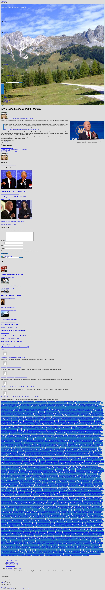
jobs (78, 483)
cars (17, 427)
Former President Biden (44, 463)
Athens (42, 414)
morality (16, 498)
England (95, 454)
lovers (81, 490)
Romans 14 (47, 523)
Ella (23, 454)
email (26, 454)
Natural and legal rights (20, 501)
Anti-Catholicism (38, 410)
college (69, 435)
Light (57, 489)
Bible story (55, 419)
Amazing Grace (39, 406)
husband (24, 477)
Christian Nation (43, 431)
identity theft (74, 477)
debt (20, 445)
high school (88, 474)
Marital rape (62, 492)
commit (53, 436)
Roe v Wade (27, 523)
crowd (43, 443)
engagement (82, 454)
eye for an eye (40, 458)
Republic (52, 520)
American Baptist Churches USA (89, 406)
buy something (58, 424)
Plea (79, 510)
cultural (65, 443)
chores (29, 430)
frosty (7, 466)
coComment (48, 435)
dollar (80, 449)
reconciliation (42, 519)
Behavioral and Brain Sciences (97, 418)
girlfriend (20, 468)
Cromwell (36, 443)
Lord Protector (48, 490)
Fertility (20, 461)
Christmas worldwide (59, 432)
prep (57, 512)
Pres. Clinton (67, 512)
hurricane (20, 477)
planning (56, 510)
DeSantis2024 (4, 448)
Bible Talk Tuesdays (73, 419)
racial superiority (4, 517)
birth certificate (45, 421)
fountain (93, 463)
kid (38, 485)
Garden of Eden (94, 466)
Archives (5, 32)
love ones (78, 490)
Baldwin (42, 417)
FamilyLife (6, 459)
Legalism (29, 488)
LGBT (85, 488)
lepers (52, 488)
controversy (16, 440)
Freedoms (91, 464)
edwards (91, 452)
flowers (91, 462)
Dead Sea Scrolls (94, 444)
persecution (11, 508)
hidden (78, 474)
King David (71, 485)
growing (16, 472)
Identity (69, 477)
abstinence (54, 403)
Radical (20, 517)
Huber (73, 476)
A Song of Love (81, 401)
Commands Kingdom (10, 436)
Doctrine (46, 449)
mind (68, 495)
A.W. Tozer (91, 401)
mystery (43, 499)
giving (33, 468)
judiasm (70, 484)
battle (52, 418)
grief (7, 472)
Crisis (4, 443)
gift (13, 468)
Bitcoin (67, 421)
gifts (15, 468)
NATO (10, 501)
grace (33, 471)
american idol (75, 408)
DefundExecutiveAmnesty (78, 445)
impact (13, 479)
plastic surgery (61, 510)
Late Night (64, 486)
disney (99, 448)
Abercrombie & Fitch (10, 403)
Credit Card (70, 441)
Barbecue (6, 418)
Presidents (33, 514)
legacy (25, 488)
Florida (87, 462)
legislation (39, 488)
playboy (69, 510)
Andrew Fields (42, 409)
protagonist (85, 515)
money (74, 497)
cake (81, 424)
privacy (89, 514)
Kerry (28, 485)
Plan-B (42, 510)
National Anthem (81, 499)
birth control (51, 421)
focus (102, 462)
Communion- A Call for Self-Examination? (13, 330)
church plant (29, 434)
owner (30, 506)
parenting (75, 506)
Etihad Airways (33, 457)
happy (71, 472)
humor (6, 477)
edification (79, 452)
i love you (54, 477)
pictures (11, 510)
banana (49, 417)
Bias (25, 419)
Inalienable (44, 479)
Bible (28, 419)
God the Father (72, 468)
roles (31, 523)
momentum (52, 497)
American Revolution (93, 408)
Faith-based (65, 458)
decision (35, 445)
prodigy (16, 515)
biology (37, 421)
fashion (13, 459)
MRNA (80, 498)
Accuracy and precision (87, 403)
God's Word (83, 468)
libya (26, 489)
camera (102, 424)
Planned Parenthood (49, 510)
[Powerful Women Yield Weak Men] (5, 283)
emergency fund (51, 454)
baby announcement (73, 415)
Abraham (45, 403)
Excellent (96, 457)
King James (82, 485)
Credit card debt (77, 441)
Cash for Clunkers (28, 427)
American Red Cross (83, 408)
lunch (87, 490)
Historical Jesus (7, 475)
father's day (23, 459)
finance (60, 461)
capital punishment (46, 426)
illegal (86, 477)
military (65, 495)
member (35, 494)
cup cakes (101, 443)
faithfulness (70, 458)
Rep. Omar (32, 520)
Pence (73, 507)
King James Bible (89, 485)
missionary (13, 497)
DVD (79, 450)
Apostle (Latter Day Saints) (32, 412)
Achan (94, 403)
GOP (71, 470)
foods (16, 463)
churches (34, 434)
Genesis (55, 467)
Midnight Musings (59, 495)
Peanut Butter (62, 507)
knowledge (14, 486)
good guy (17, 470)
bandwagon (54, 417)
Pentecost (90, 507)
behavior (88, 418)
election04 (30, 453)
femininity (3, 461)
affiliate (93, 404)
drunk (66, 450)
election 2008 (14, 453)
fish (76, 462)
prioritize (82, 514)
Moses (47, 498)
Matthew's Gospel (62, 493)
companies (8, 437)
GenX (68, 467)
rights (86, 521)
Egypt (97, 452)
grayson (54, 471)
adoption (66, 404)
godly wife (100, 468)
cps (35, 441)
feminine (99, 459)
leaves (15, 488)
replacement (46, 520)
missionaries (7, 497)
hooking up (22, 476)
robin (9, 523)
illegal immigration (92, 477)
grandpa (50, 471)
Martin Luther (95, 492)
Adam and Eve (26, 404)
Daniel (54, 444)
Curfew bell (8, 444)
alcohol (65, 405)
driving (52, 450)
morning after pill (27, 498)
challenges (3, 428)
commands (3, 436)
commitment (58, 436)
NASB (67, 499)
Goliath (4, 470)
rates (66, 517)
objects (66, 503)
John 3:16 (84, 483)
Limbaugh (72, 489)
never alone (55, 501)
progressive (40, 515)
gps (30, 471)
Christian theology (68, 431)
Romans (43, 523)
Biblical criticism (82, 419)
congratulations (85, 437)
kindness (64, 485)
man (30, 492)
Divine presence (20, 449)
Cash (22, 427)
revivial (62, 521)
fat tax (16, 459)
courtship (12, 441)
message (102, 494)
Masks (9, 493)
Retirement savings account (36, 521)
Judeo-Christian (53, 484)
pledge (82, 510)
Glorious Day (53, 468)
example (92, 457)
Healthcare (23, 474)
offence (74, 503)
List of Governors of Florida (95, 489)
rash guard (62, 517)
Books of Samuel (94, 422)
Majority (15, 492)
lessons (62, 488)
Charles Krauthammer (27, 428)
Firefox (94, 461)
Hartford (80, 472)
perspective (25, 508)
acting (102, 403)
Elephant (3, 454)
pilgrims (18, 510)
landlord (23, 486)
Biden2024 (6, 142)
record (47, 519)
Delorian (9, 446)
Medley (14, 494)
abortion (27, 403)
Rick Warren (69, 521)
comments (35, 436)
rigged (74, 521)
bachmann (7, 417)
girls (23, 468)
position (75, 511)
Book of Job (34, 422)
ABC (95, 401)
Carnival (100, 426)
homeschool (85, 475)
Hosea (37, 476)
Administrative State (45, 404)
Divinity (26, 449)
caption (57, 426)
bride (73, 423)
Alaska (47, 405)
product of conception (23, 515)
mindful (71, 495)
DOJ (77, 449)
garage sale (88, 466)
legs (50, 488)
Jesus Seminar (59, 483)
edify (83, 452)
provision (22, 516)
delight (101, 445)
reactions (75, 517)
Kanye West (93, 484)
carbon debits (84, 426)
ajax (37, 405)
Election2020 (69, 453)
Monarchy (66, 497)
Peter (34, 508)
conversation (22, 440)
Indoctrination (97, 479)
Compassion (18, 437)
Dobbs (34, 449)
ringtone (90, 521)
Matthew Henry (53, 493)
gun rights (39, 472)
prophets (66, 515)
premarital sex (46, 512)
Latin (69, 486)
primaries (58, 514)
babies (65, 415)
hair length (67, 472)
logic (27, 490)
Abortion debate (39, 403)
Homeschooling (91, 475)
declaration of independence (48, 445)
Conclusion (59, 437)
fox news (23, 464)
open (55, 505)
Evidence (79, 457)
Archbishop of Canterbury (76, 412)
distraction (3, 449)
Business (46, 424)
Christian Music (36, 431)
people (100, 507)
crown (46, 443)
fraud (30, 464)
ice (58, 477)
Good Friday (12, 470)
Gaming (83, 466)
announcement (97, 409)
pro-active (93, 514)
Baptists (89, 417)
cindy (37, 434)
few (33, 461)
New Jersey (79, 501)
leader (96, 486)
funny (72, 466)
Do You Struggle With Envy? (9, 324)
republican (56, 520)
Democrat (23, 446)
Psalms (28, 516)
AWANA (40, 415)
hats (91, 472)
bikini (13, 421)
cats (55, 427)
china (16, 430)
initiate (37, 480)
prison (85, 514)
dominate (100, 449)
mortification (43, 498)
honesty (15, 476)
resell (92, 520)
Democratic (42, 446)
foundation (72, 463)
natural (13, 501)
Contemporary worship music (80, 439)
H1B (48, 472)
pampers (52, 506)
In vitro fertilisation (38, 479)
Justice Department (85, 484)
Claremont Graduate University (74, 434)
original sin (87, 505)
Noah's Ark (77, 502)
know (10, 486)
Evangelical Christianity (60, 457)
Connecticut (11, 439)
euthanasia (52, 457)
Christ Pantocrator (64, 430)
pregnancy (36, 512)
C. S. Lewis (64, 424)
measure (100, 493)
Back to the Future (14, 417)
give (26, 468)
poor (33, 511)
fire (85, 461)
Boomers (100, 422)
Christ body (57, 430)
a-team (86, 401)
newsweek (32, 502)
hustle (41, 477)
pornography (66, 511)
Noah (73, 502)
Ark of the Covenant (18, 413)
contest (94, 439)
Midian (53, 495)
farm (10, 459)
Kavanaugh (3, 485)
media (2, 494)
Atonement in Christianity (56, 414)
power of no (99, 511)
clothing (39, 435)
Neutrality (50, 501)
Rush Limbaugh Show (11, 524)
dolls (83, 449)
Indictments (68, 479)
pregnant (41, 512)
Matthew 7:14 (47, 493)
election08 (35, 453)
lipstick (85, 489)
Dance (47, 444)
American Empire (24, 408)
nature (27, 501)
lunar (84, 490)
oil (87, 503)
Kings (6, 486)
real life (89, 517)
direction (57, 448)
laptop (39, 486)
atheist (38, 414)
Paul (32, 507)
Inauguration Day (52, 479)
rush (99, 523)
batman (48, 418)
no (71, 502)
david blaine (82, 444)
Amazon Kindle (50, 406)
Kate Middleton (99, 484)
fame (83, 458)
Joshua (20, 484)
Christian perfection (52, 431)
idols (82, 477)
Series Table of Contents (8, 75)
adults (78, 404)
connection (16, 439)
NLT (69, 502)
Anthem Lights (21, 410)
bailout (27, 417)
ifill (84, 477)
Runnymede (95, 523)
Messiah (2, 495)
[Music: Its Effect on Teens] (2, 304)
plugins (95, 510)
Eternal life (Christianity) (23, 457)
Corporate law (57, 440)
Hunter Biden (14, 477)
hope (30, 476)
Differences (39, 448)
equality (82, 455)
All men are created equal (86, 405)
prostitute (75, 515)
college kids (73, 435)
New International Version (71, 501)
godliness (88, 468)
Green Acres (87, 471)
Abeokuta (3, 403)
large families (44, 486)
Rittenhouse (96, 521)
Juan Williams (38, 484)
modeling (32, 497)
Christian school (60, 431)
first (1, 462)
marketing (78, 492)
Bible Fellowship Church (47, 419)
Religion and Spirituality (87, 519)
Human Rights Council (96, 476)
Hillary (95, 474)
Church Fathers (97, 432)
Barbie (9, 418)
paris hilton (85, 506)
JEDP (101, 481)
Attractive (97, 414)
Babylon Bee (92, 415)
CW (29, 444)
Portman (71, 511)
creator (63, 441)
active (8, 404)
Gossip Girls (99, 470)
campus (15, 426)
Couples (101, 440)
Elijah (6, 454)
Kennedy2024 (21, 485)
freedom (51, 464)
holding (29, 475)
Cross (40, 443)
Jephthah (22, 483)
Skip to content (4, 1)
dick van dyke (33, 448)
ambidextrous (57, 406)
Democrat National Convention (33, 446)
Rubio (72, 523)
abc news (99, 401)
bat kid (40, 418)
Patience (9, 507)
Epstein (66, 455)
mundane (8, 499)
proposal (70, 515)
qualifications (77, 516)
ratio (68, 517)
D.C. (34, 444)
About (4, 21)
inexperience (3, 480)
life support (34, 489)
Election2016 (62, 453)
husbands (28, 477)
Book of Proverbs (64, 422)
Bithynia (71, 421)
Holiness (41, 475)
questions (91, 516)
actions (5, 404)
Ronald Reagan (62, 523)
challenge (99, 427)
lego (48, 488)
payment (54, 507)
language (27, 486)
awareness (48, 415)
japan (91, 481)
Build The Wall (4, 424)
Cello (65, 427)
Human (82, 476)
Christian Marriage (28, 431)
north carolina (99, 502)
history (13, 475)
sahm (71, 524)
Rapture (49, 517)
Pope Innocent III (43, 511)
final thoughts (55, 461)
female (83, 459)
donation (9, 450)
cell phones (60, 427)
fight (41, 461)
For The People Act (26, 463)
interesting (62, 480)
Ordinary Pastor (74, 505)
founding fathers (87, 463)
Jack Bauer (70, 481)
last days (60, 486)
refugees (58, 519)
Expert (24, 458)
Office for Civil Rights (81, 503)
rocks (23, 523)
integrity (46, 480)
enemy (77, 454)
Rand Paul (40, 517)
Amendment (68, 406)
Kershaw (32, 485)
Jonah (8, 484)
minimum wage (77, 495)
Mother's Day (56, 498)
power (95, 511)
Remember (3, 520)
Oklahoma (90, 503)
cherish (73, 428)
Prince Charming (67, 514)
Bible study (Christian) (63, 419)
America (73, 406)
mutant (35, 499)
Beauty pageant (74, 418)
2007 (45, 401)
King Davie (76, 485)
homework (97, 475)
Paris (82, 506)
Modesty (45, 497)
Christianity (97, 431)
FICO (38, 461)
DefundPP (86, 445)
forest (32, 463)
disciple (74, 448)
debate (5, 445)
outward (6, 506)
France (27, 464)
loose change (39, 490)
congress (91, 437)
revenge (52, 521)
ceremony (94, 427)
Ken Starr (15, 485)
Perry (7, 508)
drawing (32, 450)
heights (44, 474)
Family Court (91, 458)
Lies (29, 489)
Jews (63, 483)
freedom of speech (85, 464)
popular (49, 511)
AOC (94, 410)
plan (40, 510)
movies (77, 498)
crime (2, 443)
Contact (5, 43)
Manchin (38, 492)
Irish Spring (45, 481)
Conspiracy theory (55, 439)
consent (25, 439)
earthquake (89, 450)
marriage (83, 492)
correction (63, 440)
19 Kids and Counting (28, 401)
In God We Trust (29, 479)
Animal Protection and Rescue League (67, 409)
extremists (34, 458)
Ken (7, 485)
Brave (53, 423)
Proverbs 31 (7, 516)
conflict (76, 437)
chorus (32, 430)
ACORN (98, 403)
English (98, 454)
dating (65, 444)
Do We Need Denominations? (9, 319)
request (85, 520)
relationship (68, 519)
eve (73, 457)
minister (82, 495)
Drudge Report (61, 450)
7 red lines (65, 401)
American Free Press (52, 408)
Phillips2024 (74, 508)
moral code (11, 498)
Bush (42, 424)
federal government (56, 459)
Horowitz (34, 476)
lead (85, 486)
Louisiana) (70, 490)
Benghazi (22, 419)
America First (78, 406)
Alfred (76, 405)
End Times (73, 454)
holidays (37, 475)
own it (27, 506)
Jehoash (2, 483)
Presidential (28, 514)
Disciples (78, 448)
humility (2, 477)
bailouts (30, 417)
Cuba (58, 443)
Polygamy (25, 511)
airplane (34, 405)
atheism (35, 414)
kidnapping (42, 485)
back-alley (21, 417)
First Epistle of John (37, 462)
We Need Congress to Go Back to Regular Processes (16, 336)
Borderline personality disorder (11, 423)
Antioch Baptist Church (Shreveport (77, 410)
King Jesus (96, 485)
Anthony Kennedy (30, 410)
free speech (46, 464)
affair (90, 404)
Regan (61, 519)
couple (97, 440)
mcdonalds (81, 493)
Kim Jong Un (55, 485)
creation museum (48, 441)
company (13, 437)
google (53, 470)
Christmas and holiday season (47, 432)
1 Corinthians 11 (4, 401)
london (31, 490)
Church (75, 432)
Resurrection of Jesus (21, 521)
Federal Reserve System (65, 459)
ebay (100, 450)
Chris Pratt (49, 430)
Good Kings (22, 470)
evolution (86, 457)
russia (24, 524)
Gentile (64, 467)
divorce (29, 449)
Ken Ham (10, 485)
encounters (62, 454)
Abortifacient (22, 403)
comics (92, 435)
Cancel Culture (24, 426)
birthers (63, 421)
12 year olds (13, 401)
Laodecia (36, 486)
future (75, 466)
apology (15, 412)
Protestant (95, 515)
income (57, 479)
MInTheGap (3, 5)
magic (5, 492)
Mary (2, 493)
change (7, 428)
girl (17, 468)
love (74, 490)
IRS (49, 481)
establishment (93, 455)
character (16, 428)
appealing (57, 412)
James (77, 481)
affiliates (97, 404)
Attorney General (82, 414)
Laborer (19, 486)
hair (63, 472)
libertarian (97, 488)
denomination (78, 446)
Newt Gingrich (38, 502)
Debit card (9, 445)
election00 (26, 453)
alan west (43, 405)
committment (75, 436)
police (2, 511)
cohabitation (57, 435)
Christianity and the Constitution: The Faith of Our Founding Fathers (16, 432)
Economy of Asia (39, 452)
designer (17, 448)
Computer (33, 437)
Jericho (37, 483)
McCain (72, 493)
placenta (37, 510)
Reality (92, 517)
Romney (52, 523)
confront (80, 437)
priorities (78, 514)
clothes (35, 435)
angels (51, 409)
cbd (57, 427)
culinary (62, 443)
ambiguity (63, 406)
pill (21, 510)
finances (64, 461)
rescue (88, 520)
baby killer (81, 415)
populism (58, 511)
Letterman (73, 488)
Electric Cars (99, 453)
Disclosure (5, 64)
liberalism (92, 488)
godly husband (94, 468)
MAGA (2, 492)
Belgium (2, 419)
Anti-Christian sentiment (52, 410)
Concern (54, 437)
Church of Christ (13, 434)
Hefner (40, 474)
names (51, 499)
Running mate (89, 523)
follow (2, 463)
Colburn (65, 435)
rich (65, 521)
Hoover (27, 476)
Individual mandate (75, 479)
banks (62, 417)
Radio (23, 517)
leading (2, 488)
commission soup (48, 436)
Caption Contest (63, 426)
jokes (5, 484)
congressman (96, 437)
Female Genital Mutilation (91, 459)
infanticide (9, 480)
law (75, 486)
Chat (61, 428)
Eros (85, 455)
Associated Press (4, 414)
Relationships (75, 519)
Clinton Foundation (26, 435)
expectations (15, 458)
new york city (23, 502)
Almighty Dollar (11, 406)
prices (43, 514)
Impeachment (18, 479)
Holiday (33, 475)
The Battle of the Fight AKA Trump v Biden (13, 191)
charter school (52, 428)
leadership (100, 486)
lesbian (55, 488)
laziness (81, 486)
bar (91, 417)
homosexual (3, 476)
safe (58, 524)
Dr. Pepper (20, 450)
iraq (41, 481)
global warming (45, 468)
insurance (42, 480)
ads (69, 404)
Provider (18, 516)
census (73, 427)
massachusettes (21, 493)
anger (54, 409)
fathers (27, 459)
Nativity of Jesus (4, 501)
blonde (9, 422)
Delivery (2, 446)
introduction (21, 481)
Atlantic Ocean (47, 414)
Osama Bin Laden (94, 505)
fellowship (79, 459)
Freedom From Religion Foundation (72, 464)
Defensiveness (61, 445)
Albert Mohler (52, 405)
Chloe (23, 430)
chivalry (19, 430)
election (8, 453)
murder (12, 499)
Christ (53, 430)
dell (5, 446)
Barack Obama (96, 417)
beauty (69, 418)
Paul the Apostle (36, 507)
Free (33, 464)
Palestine (39, 506)
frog (5, 466)
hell (58, 474)
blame (86, 421)
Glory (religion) (59, 468)
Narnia (64, 499)
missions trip (19, 497)
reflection (54, 519)
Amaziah (34, 406)
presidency (86, 512)
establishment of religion (9, 457)
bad (24, 417)
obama (45, 503)
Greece (77, 471)
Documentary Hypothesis (60, 449)
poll (19, 511)
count (83, 440)
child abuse (93, 428)
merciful (95, 494)
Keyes (36, 485)
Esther (16, 457)
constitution (62, 439)
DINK (43, 448)
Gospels (94, 470)
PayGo (50, 507)
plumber (99, 510)
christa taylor (72, 430)
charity (19, 428)
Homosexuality (9, 476)
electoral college (92, 453)
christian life (20, 431)
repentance (41, 520)
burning (28, 424)
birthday (56, 421)
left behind (21, 488)
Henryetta (61, 474)
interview (96, 480)
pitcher (26, 510)
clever (5, 435)
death (99, 444)
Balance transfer (36, 417)
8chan (69, 401)
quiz (94, 516)
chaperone (11, 428)
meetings (19, 494)
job (76, 483)
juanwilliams (44, 484)
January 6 (87, 481)
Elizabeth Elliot (11, 454)
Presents (82, 512)
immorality (8, 479)
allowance (3, 406)
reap (12, 519)
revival (59, 521)
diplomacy (52, 448)
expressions (29, 458)
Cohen (61, 435)
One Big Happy (35, 505)
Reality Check (97, 517)
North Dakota (4, 503)
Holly (44, 475)
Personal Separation (18, 508)
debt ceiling (24, 445)
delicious (98, 445)
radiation (16, 517)
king (67, 485)
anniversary (90, 409)
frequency (96, 464)
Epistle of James (28, 455)
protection (90, 515)
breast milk (66, 423)
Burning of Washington (35, 424)
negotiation (34, 501)
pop (35, 511)
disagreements (69, 448)
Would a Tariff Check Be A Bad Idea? (12, 341)
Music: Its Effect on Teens (8, 307)
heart (27, 474)
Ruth (36, 524)
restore (8, 521)
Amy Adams (23, 409)
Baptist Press (84, 417)
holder (25, 475)
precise (32, 512)
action (2, 404)
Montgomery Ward (5, 498)
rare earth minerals (55, 517)
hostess (48, 476)
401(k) (58, 401)
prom (44, 515)
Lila (68, 489)
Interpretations (84, 480)
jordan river (12, 484)
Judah (48, 484)
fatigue (31, 459)
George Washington (82, 467)
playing (76, 510)
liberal (88, 488)
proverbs (2, 516)
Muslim (31, 499)
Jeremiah (26, 483)
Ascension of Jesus (60, 413)
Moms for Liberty (59, 497)
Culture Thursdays (89, 443)
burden (24, 424)
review (55, 521)
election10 (40, 453)
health (6, 474)
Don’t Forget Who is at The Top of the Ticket (14, 197)
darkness (62, 444)
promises (54, 515)
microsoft (37, 495)
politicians (12, 511)
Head (98, 472)
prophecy (62, 515)
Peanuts (66, 507)
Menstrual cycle (71, 494)
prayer (11, 512)
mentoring (87, 494)
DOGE (74, 449)
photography (85, 508)
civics (43, 434)
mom (49, 497)
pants (55, 506)
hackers (57, 472)
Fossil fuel (67, 463)
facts (51, 458)
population (53, 511)
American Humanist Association (64, 408)
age (13, 405)
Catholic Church (50, 427)
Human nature (87, 476)
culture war (96, 443)
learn (8, 488)
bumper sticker (15, 424)
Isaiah (54, 481)
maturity (68, 493)
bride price (77, 423)
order (70, 505)
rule (75, 523)
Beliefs (9, 419)
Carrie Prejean (13, 427)
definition (70, 445)
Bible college (38, 419)
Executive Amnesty (7, 458)
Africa (7, 405)
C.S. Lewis (77, 424)
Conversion (28, 440)
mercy (98, 494)
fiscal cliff (68, 462)
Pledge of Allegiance (88, 510)
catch (41, 427)
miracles (95, 495)
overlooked (11, 506)
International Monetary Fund (70, 480)
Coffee (52, 435)
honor (18, 476)
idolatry (78, 477)
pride (49, 514)
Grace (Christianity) (38, 471)
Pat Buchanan (4, 507)
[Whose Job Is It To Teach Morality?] (5, 292)
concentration (44, 437)
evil (82, 457)
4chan (61, 401)
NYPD (35, 503)
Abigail (16, 403)
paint (35, 506)
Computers (38, 437)
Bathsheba (44, 418)
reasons (18, 519)
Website (2, 248)
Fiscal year (72, 462)
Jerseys (40, 483)
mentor (82, 494)
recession (37, 519)
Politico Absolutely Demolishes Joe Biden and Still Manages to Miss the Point (21, 129)
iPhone (38, 481)
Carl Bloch (95, 426)
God (67, 468)
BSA (93, 423)
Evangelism (69, 457)
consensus (21, 439)
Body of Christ (17, 422)
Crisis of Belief (9, 443)
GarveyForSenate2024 (6, 467)
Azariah (52, 415)
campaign (3, 426)
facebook (48, 458)
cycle (31, 444)
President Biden (97, 512)
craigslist (38, 441)
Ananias (37, 409)
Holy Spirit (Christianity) (69, 475)
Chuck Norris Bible (69, 432)
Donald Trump (4, 450)
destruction (27, 448)
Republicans (76, 520)
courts (8, 441)
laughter (72, 486)
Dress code (39, 450)
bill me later (26, 421)
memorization (58, 494)
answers (2, 410)
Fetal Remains (26, 461)
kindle (60, 485)
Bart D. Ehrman (15, 418)
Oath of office (40, 503)
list (88, 489)
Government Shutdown (19, 471)
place (33, 510)
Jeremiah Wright (32, 483)
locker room (23, 490)
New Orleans (97, 501)
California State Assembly (92, 424)
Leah (5, 488)
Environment (3, 455)
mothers (66, 498)
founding (82, 463)
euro (38, 457)
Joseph (16, 484)
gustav (45, 472)
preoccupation (53, 512)
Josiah (23, 484)
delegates (94, 445)
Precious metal (27, 512)
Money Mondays (89, 497)
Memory (63, 494)
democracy (18, 446)
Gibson (6, 468)
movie (73, 498)
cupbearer (3, 444)
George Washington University (94, 467)
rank (44, 517)
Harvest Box (85, 472)
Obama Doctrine (50, 503)
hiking (92, 474)
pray (8, 512)
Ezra (45, 458)
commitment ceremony (66, 436)
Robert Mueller (4, 523)
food (14, 463)
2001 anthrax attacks (39, 401)
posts (89, 511)
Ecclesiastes (3, 452)
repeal (37, 520)
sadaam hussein (53, 524)
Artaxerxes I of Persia (28, 413)
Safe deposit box (63, 524)
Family (85, 458)
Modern (41, 497)
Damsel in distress (42, 444)
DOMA (86, 449)
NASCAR (72, 499)
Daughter (70, 444)
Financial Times (80, 461)
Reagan (85, 517)
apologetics (10, 412)
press (37, 514)
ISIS (57, 481)
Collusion (79, 435)
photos (90, 508)
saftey (68, 524)
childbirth (8, 430)
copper (34, 440)
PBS (57, 507)
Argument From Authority (97, 412)
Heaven (30, 474)
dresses (48, 450)
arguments (3, 413)
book (22, 422)
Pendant (82, 507)
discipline (88, 448)
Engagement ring (89, 454)
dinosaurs (48, 448)
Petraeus (46, 508)
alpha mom (20, 406)
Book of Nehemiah (56, 422)
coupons (2, 441)
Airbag (30, 405)
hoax (16, 475)
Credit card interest (85, 441)
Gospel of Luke (79, 470)
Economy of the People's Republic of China (53, 452)
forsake (63, 463)
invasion (26, 481)
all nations (95, 405)
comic (89, 435)
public (32, 516)
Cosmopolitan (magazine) (74, 440)
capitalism (53, 426)
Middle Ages (43, 495)
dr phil (16, 450)
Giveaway (29, 468)
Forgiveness (36, 463)
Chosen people (37, 430)
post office (79, 511)
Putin (68, 516)
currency (13, 444)
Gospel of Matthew (87, 470)
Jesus (49, 483)
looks (35, 490)
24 (56, 401)
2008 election (52, 401)
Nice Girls (44, 502)
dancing (51, 444)
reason (14, 519)
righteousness (82, 521)
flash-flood (79, 462)
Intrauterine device (14, 481)
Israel (62, 481)
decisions (39, 445)
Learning (11, 488)
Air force (27, 405)
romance (34, 523)
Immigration (3, 479)
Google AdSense (59, 470)
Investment (30, 481)
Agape (10, 405)
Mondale (71, 497)
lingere (76, 489)
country (87, 440)
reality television (7, 519)
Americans (11, 409)
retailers (28, 521)
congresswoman (4, 439)
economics (28, 452)
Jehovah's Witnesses (14, 483)
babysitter (3, 417)
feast (41, 459)
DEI (90, 445)
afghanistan (3, 405)
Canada (19, 426)
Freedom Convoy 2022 (58, 464)
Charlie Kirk (46, 428)
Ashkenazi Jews (68, 413)
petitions (41, 508)
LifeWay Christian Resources (49, 489)
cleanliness (96, 434)
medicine (6, 494)
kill (47, 485)
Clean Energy (90, 434)
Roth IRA (68, 523)
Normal (86, 502)
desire (20, 448)
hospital (41, 476)
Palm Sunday (47, 506)
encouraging (68, 454)
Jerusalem (45, 483)
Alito (79, 405)
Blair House (82, 421)
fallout (80, 458)
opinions (58, 505)
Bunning (21, 424)
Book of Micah (47, 422)
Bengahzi (17, 419)
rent (29, 520)
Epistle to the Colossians (37, 455)
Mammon (27, 492)
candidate (30, 426)
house (51, 476)
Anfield (47, 409)
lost (67, 490)
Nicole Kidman (55, 502)
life (30, 489)
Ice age (60, 477)
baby (68, 415)
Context (98, 439)
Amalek (29, 406)
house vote (55, 476)
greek (83, 471)
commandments (97, 435)
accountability (79, 403)
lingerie (79, 489)
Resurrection (13, 521)
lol (29, 490)
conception (49, 437)
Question (86, 516)
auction (101, 414)
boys (44, 423)
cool (32, 440)
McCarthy (76, 493)
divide (14, 449)
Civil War (58, 434)
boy (27, 423)
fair (55, 458)
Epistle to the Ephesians (48, 455)
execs (2, 458)
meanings (95, 493)
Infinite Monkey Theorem (22, 480)
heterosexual (69, 474)
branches (50, 423)
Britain (86, 423)
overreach (23, 506)
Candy (34, 426)
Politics (2, 105)
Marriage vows (88, 492)
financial (68, 461)
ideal (63, 477)
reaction (71, 517)
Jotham (26, 484)
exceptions (101, 457)
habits (54, 472)
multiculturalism (96, 498)
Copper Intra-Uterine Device (42, 440)
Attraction (93, 414)
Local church (13, 490)
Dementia (13, 446)
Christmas (38, 432)
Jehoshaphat (7, 483)
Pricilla (46, 514)
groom (10, 472)
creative (60, 441)
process (12, 515)
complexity (28, 437)
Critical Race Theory (29, 443)
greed (80, 471)
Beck (79, 418)
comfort (86, 435)
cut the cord (23, 444)
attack (64, 414)
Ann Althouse (79, 409)
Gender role (37, 467)
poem (102, 510)
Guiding (35, 472)
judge (59, 484)
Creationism (55, 441)
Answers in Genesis (8, 410)
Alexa (68, 405)
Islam (59, 481)
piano (102, 508)
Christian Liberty (14, 431)
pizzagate (30, 510)
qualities (82, 516)
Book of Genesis (27, 422)
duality (71, 450)
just (77, 484)
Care (88, 426)
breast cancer (61, 423)
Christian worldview (90, 431)
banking (59, 417)
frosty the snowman (13, 466)
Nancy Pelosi (56, 499)
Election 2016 (20, 453)
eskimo (87, 455)
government (11, 471)
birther (60, 421)
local (9, 490)
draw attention (27, 450)
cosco (67, 440)
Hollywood (48, 475)
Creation (42, 441)
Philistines (68, 508)
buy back (52, 424)
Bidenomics (8, 421)
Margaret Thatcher (55, 492)
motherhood (61, 498)
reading (81, 517)
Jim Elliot (70, 483)
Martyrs (100, 492)
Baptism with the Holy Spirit (74, 417)
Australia (7, 415)
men (66, 494)
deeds (56, 445)
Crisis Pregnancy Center (18, 443)
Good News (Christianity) (37, 470)
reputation (81, 520)
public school (47, 516)
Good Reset (46, 470)
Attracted (88, 414)
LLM (4, 490)
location (18, 490)
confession (71, 437)
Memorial (45, 494)
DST (69, 450)
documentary (51, 449)
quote (96, 516)
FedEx (73, 459)
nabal (46, 499)
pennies (85, 507)
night (60, 502)
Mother (50, 498)
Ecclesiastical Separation (11, 452)
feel (76, 459)
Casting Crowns (36, 427)
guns (43, 472)
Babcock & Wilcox (59, 415)
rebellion (26, 519)
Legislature (44, 488)
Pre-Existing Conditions (18, 512)
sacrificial (47, 524)
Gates (18, 467)
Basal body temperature (24, 418)
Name (2, 243)
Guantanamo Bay (26, 472)
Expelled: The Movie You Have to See (12, 274)
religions (95, 519)
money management (80, 497)
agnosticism (16, 405)
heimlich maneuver (50, 474)
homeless (80, 475)
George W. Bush (73, 467)
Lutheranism (93, 490)
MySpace (39, 499)
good (7, 470)
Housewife (61, 476)
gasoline (15, 467)
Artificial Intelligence (48, 413)
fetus (31, 461)
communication (94, 436)
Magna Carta (10, 492)
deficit (65, 445)
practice (2, 512)
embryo (29, 454)
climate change (10, 435)
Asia (73, 413)
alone (16, 406)
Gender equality (30, 467)
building (10, 424)
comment (25, 436)
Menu (2, 89)
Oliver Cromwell (9, 505)
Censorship (68, 427)
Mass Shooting (14, 493)
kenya (25, 485)
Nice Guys (49, 502)
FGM (35, 461)
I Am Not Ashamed (47, 477)
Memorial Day (51, 494)
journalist (30, 484)
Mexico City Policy (18, 495)
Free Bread (36, 464)
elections (86, 453)
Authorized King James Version (21, 415)
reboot (29, 519)
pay (41, 507)
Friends (2, 466)
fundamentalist (38, 466)
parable (58, 506)
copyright (52, 440)
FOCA (99, 462)
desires (23, 448)
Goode (50, 470)
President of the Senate (6, 514)
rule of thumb (79, 523)
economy (33, 452)
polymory (30, 511)
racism (9, 517)
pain (33, 506)
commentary (30, 436)
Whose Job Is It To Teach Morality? (11, 295)
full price (24, 466)
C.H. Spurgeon (70, 424)
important (23, 479)
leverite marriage (80, 488)
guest (31, 472)
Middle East (48, 495)
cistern (40, 434)
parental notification (67, 506)
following (10, 463)
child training (99, 428)
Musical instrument (25, 499)
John (80, 483)
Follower (6, 463)
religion (79, 519)
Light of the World (63, 489)
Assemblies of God (85, 413)
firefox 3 (98, 461)
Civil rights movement (50, 434)
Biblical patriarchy (90, 419)
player (73, 510)
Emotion (58, 454)
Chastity (57, 428)
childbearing (3, 430)
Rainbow (27, 517)
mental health (78, 494)
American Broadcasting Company (12, 408)
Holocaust (53, 475)
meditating (10, 494)
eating (97, 450)
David (78, 444)
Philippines (63, 508)
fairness (58, 458)
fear (39, 459)
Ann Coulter (85, 409)
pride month (53, 514)
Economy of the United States (70, 452)
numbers (29, 503)
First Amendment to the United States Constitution (21, 462)
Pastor (102, 506)
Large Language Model (52, 486)
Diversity (11, 449)
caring (91, 426)
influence (34, 480)
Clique (32, 435)
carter (19, 427)
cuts (27, 444)
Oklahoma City (96, 503)
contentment (89, 439)
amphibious (17, 409)
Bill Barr (16, 421)
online (44, 505)
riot (92, 521)
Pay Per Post (45, 507)
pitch (23, 510)
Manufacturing (47, 492)
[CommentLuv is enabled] (7, 256)
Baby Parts (86, 415)
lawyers (78, 486)
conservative (30, 439)
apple (61, 412)
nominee (82, 502)
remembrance (16, 520)
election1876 (56, 453)
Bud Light (96, 423)
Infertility (14, 480)
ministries (87, 495)
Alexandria (72, 405)
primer (62, 514)
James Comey (82, 481)
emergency (33, 454)
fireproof (102, 461)
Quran (99, 516)
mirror (98, 495)
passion (94, 506)
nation (76, 499)
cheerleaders (65, 428)
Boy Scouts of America (33, 423)
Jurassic (74, 484)
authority (11, 415)
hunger (9, 477)
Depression (96, 446)
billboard (31, 421)
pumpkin (52, 516)
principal (74, 514)
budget (100, 423)
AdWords (87, 404)
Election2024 (75, 453)
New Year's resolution (10, 502)
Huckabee (78, 476)
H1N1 (51, 472)
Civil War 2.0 (63, 434)
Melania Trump (24, 494)
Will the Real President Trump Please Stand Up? (15, 347)
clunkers (43, 435)
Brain (46, 423)
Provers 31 (12, 516)
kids (46, 485)
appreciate (64, 412)
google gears (66, 470)
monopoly (96, 497)
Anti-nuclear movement (64, 410)
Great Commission (61, 471)
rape (46, 517)
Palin (42, 506)
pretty (40, 514)
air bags (23, 405)
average (36, 415)
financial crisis (73, 461)
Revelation (47, 521)
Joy (33, 484)
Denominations (85, 446)
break (56, 423)
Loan (7, 490)
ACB (66, 403)
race (102, 516)
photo (81, 508)
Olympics (15, 505)
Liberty (101, 488)
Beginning (83, 418)
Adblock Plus (37, 404)
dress (35, 450)
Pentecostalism (95, 507)
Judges (66, 484)
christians (34, 432)
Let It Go (66, 488)
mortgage (37, 498)
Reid (65, 519)
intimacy (100, 480)
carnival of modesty (5, 427)
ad (19, 404)
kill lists (50, 485)
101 (9, 401)
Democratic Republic (65, 446)
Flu (94, 462)
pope (38, 511)
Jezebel (66, 483)
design (13, 448)
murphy (16, 499)
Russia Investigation (30, 524)
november (19, 503)
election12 (45, 453)
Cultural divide (77, 443)
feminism (7, 461)
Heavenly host (35, 474)
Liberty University (21, 489)
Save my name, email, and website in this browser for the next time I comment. (20, 251)
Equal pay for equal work (74, 455)
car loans (79, 426)
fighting (44, 461)
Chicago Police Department (81, 428)
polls (21, 511)
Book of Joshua (40, 422)
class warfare (84, 434)
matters (37, 493)
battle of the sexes (58, 418)
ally (6, 406)
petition (37, 508)
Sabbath (39, 524)
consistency (42, 439)
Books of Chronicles (85, 422)
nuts (32, 503)
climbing (16, 435)
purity (55, 516)
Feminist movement (14, 461)
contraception (4, 440)
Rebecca (22, 519)
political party (7, 511)
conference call (65, 437)
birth (41, 421)
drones (55, 450)
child (89, 428)
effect (95, 452)
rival (100, 521)
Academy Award (61, 403)
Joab (74, 483)
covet (20, 441)
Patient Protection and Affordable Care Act (20, 507)
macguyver (98, 490)
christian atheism (83, 430)
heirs (56, 474)
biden (96, 419)
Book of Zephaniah (73, 422)
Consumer (67, 439)
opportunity (65, 505)
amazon (45, 406)
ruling (84, 523)
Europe (40, 457)
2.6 (33, 401)
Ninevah (63, 502)
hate (89, 472)
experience (20, 458)
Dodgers (68, 449)
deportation (91, 446)
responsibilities (100, 520)
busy (49, 424)
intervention (90, 480)
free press (41, 464)
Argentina (84, 412)
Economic (23, 452)
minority (91, 495)
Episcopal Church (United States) (16, 455)
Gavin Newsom (23, 467)
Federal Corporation (46, 459)
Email (2, 245)
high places (82, 474)
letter (70, 488)
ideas (66, 477)
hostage (45, 476)
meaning (91, 493)
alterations (25, 406)
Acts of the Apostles (14, 404)
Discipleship (83, 448)
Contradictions (10, 440)
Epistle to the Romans (59, 455)
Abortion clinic (32, 403)
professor (30, 515)
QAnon (72, 516)
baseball (32, 418)
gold (2, 470)
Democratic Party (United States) (52, 446)
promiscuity (48, 515)
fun (27, 466)
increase (61, 479)
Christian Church (91, 430)
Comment (3, 240)
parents (78, 506)
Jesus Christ (53, 483)
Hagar (61, 472)
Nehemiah (39, 501)
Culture (83, 443)
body (12, 422)
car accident (73, 426)
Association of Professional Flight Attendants (18, 414)
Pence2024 (77, 507)
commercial (40, 436)
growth (20, 472)
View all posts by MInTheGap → (8, 165)
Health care (10, 474)
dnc (32, 449)
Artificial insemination (39, 413)
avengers (32, 415)
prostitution (79, 515)
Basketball (36, 418)
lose (65, 490)
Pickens (8, 510)
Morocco (33, 498)
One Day (41, 505)
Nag (49, 499)
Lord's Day (61, 490)
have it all (95, 472)
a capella (76, 401)
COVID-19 (24, 441)
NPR (23, 503)
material (34, 493)
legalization (34, 488)
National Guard (89, 499)
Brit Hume (82, 423)
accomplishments (71, 403)
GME (64, 468)
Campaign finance (9, 426)
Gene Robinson (43, 467)
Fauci (34, 459)
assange (79, 413)
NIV (67, 502)
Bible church (32, 419)
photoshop (94, 508)
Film (51, 461)
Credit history (93, 441)
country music (92, 440)
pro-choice (98, 514)
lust (89, 490)
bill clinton (21, 421)
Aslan (75, 413)
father (19, 459)
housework (66, 476)
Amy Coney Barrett (30, 409)
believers (13, 419)
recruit (50, 519)
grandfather (46, 471)
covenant (17, 441)
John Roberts (96, 483)
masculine (5, 493)
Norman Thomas (92, 502)
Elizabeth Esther (18, 454)
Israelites (65, 481)
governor (27, 471)
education (87, 452)
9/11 (72, 401)
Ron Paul (57, 523)
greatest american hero (70, 471)
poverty (92, 511)
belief (6, 419)
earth (81, 450)
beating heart (65, 418)
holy (57, 475)
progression (35, 515)
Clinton (19, 435)
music (19, 499)
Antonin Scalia (89, 410)
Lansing (31, 486)
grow (13, 472)
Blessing (90, 421)
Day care (88, 444)
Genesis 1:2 (60, 467)
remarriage (99, 519)
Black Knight (76, 421)
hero (65, 474)
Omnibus (20, 505)
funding (54, 466)
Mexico (12, 495)
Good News (28, 470)
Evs (89, 457)
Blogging (3, 422)
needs (30, 501)
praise (5, 512)
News (28, 502)
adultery (74, 404)
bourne (24, 423)
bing (35, 421)
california (84, 424)
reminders (26, 520)
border (2, 423)
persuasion (30, 508)
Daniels (58, 444)
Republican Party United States (66, 520)
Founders (77, 463)
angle (57, 409)
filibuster (48, 461)
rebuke (33, 519)
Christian (77, 430)
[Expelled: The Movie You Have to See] (4, 271)
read (79, 517)
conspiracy (48, 439)
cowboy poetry (30, 441)
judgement (62, 484)
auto (29, 415)
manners (42, 492)
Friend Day (101, 464)
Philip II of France (56, 508)
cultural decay (71, 443)
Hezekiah (74, 474)
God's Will (78, 468)
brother (89, 423)
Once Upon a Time (26, 505)
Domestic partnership (92, 449)
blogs (6, 422)
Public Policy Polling (38, 516)
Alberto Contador (59, 405)
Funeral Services (66, 466)
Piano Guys (3, 510)
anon (101, 409)
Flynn (96, 462)
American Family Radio (41, 408)
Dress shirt (44, 450)
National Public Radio (98, 499)
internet (79, 480)
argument (89, 412)
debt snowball (30, 445)
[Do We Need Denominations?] (5, 316)
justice (79, 484)
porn (62, 511)
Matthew (41, 493)
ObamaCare (57, 503)
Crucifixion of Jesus (52, 443)
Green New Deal (94, 471)
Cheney (69, 428)
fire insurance (89, 461)
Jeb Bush (97, 481)
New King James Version (88, 501)
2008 (48, 401)
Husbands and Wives (35, 477)
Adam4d (32, 404)
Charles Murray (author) (37, 428)
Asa (54, 413)
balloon (46, 417)
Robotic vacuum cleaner (15, 523)
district (7, 449)
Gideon (10, 468)
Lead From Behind (90, 486)
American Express (32, 408)
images (98, 477)
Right (77, 521)
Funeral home (59, 466)
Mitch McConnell (26, 497)
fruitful (19, 466)
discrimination (94, 448)
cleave (2, 435)
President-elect (22, 514)
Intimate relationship (5, 481)
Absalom (50, 403)
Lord (44, 490)
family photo (97, 458)
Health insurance (17, 474)
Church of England (21, 434)
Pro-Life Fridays (6, 515)
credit (66, 441)
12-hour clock (19, 401)
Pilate (15, 510)
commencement (19, 436)
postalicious (84, 511)
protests (99, 515)
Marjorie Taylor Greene (70, 492)
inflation (30, 480)
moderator (37, 497)
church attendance (90, 432)
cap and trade (39, 426)
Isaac (51, 481)
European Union (46, 457)
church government (5, 434)
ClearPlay (101, 434)
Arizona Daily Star (9, 413)
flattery (84, 462)
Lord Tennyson (55, 490)
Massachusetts (28, 493)
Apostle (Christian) (21, 412)
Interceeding (51, 480)
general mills (50, 467)
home (76, 475)
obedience (62, 503)
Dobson (38, 449)
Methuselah (7, 495)
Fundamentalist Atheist (47, 466)
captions (69, 426)
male (23, 492)
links (83, 489)
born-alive (20, 423)
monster (100, 497)
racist (13, 517)
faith (61, 458)
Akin (39, 405)
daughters (74, 444)
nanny (61, 499)
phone (78, 508)
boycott (40, 423)
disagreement (62, 448)
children (13, 430)
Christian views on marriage (79, 431)
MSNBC (87, 498)
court (6, 441)
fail (53, 458)
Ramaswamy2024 (34, 517)
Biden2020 (100, 419)
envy (8, 455)
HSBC (70, 476)
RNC (103, 521)
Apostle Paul (41, 412)
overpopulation (17, 506)
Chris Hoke (43, 430)
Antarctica (16, 410)
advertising (82, 404)
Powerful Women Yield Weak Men (11, 286)
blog (93, 421)
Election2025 (81, 453)
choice (26, 430)
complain (23, 437)
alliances (100, 405)
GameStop (79, 466)
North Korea (10, 503)
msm (84, 498)
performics (3, 508)
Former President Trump (55, 463)
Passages (90, 506)
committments (81, 436)
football (19, 463)
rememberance (9, 520)
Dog (71, 449)
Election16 (50, 453)
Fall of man (75, 458)
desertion (9, 448)
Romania (39, 523)
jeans (93, 481)
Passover (98, 506)
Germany (3, 468)
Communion (101, 436)
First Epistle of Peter (46, 462)
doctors (42, 449)
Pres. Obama (73, 512)
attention (76, 414)
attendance (71, 414)
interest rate (56, 480)
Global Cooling (38, 468)
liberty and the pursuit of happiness (8, 489)
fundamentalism (31, 466)
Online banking (49, 505)
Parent (61, 506)
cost (81, 440)
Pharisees (50, 508)
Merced (91, 494)
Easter (93, 450)
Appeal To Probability (50, 412)
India (64, 479)
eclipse (19, 452)
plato (66, 510)
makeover (20, 492)
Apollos (6, 412)
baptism (66, 417)
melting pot (30, 494)
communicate (88, 436)
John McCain (89, 483)
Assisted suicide (100, 413)
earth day (85, 450)
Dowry (13, 450)
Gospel (73, 470)
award (44, 415)
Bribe (70, 423)
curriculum (17, 444)
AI (20, 405)
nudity (25, 503)
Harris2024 (75, 472)
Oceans (70, 503)
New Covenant (61, 501)
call (99, 424)
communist (3, 437)
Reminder (21, 520)
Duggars (75, 450)
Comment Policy (7, 53)
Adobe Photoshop (54, 404)
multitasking (3, 499)
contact (71, 439)
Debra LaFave (15, 445)
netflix (45, 501)
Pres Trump (61, 512)
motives (70, 498)
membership (40, 494)
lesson (59, 488)
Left (17, 488)
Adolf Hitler (61, 404)
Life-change (39, 489)
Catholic (44, 427)
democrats (72, 446)
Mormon (21, 498)
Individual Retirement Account (87, 479)
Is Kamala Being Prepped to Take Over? (12, 221)
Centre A (90, 427)
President (91, 512)
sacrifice (43, 524)
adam (22, 404)
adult (71, 404)
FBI (37, 459)
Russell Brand (19, 524)
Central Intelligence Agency (81, 427)
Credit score (99, 441)
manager (34, 492)
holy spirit (61, 475)
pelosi (70, 507)
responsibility (4, 521)
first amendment (6, 462)
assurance (31, 414)
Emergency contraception (42, 454)
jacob (74, 481)
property (58, 515)
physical (99, 508)
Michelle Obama (26, 495)
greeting (4, 472)
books (79, 422)
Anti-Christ (44, 410)
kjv (8, 486)
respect (94, 520)
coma (82, 435)
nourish (14, 503)
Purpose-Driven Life (61, 516)
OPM (61, 505)
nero (43, 501)
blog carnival (98, 421)
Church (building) (82, 432)
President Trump (15, 514)
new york (18, 502)
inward (35, 481)
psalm (25, 516)
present (78, 512)
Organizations (82, 505)
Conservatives (37, 439)
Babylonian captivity (99, 415)
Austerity (3, 415)
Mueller (91, 498)
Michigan (33, 495)
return (43, 521)
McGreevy (86, 493)
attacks (67, 414)
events (75, 457)
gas (12, 467)
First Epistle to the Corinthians (58, 462)
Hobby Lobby (20, 475)
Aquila (68, 412)
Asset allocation (93, 413)
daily (36, 444)
